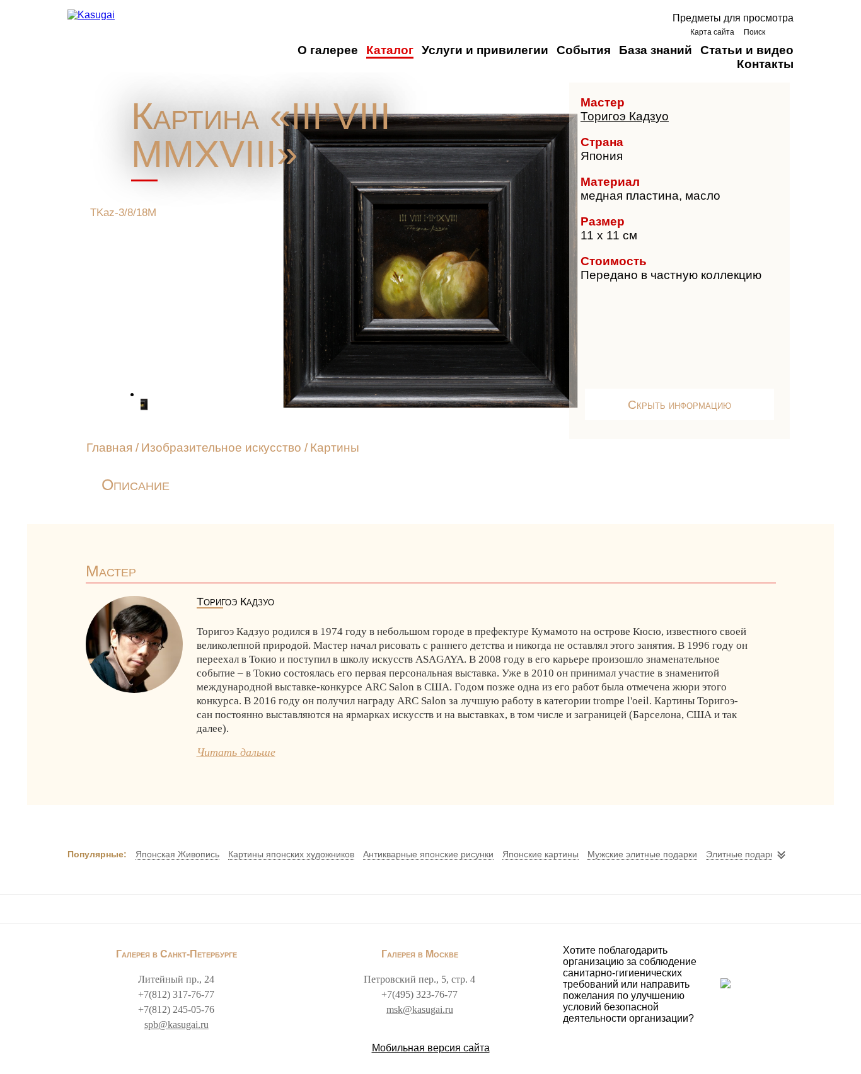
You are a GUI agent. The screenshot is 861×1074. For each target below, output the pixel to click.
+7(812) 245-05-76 (176, 1009)
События (584, 50)
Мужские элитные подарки (642, 854)
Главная (109, 447)
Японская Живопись (177, 854)
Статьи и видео (747, 50)
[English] (782, 32)
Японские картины (540, 854)
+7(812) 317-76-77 (176, 994)
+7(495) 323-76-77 (419, 994)
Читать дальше (236, 752)
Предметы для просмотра (733, 18)
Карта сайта (712, 32)
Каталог (389, 50)
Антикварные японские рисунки (428, 854)
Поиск (754, 32)
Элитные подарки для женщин (769, 854)
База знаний (655, 50)
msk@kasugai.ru (419, 1009)
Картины (334, 447)
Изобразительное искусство (221, 447)
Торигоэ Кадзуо (625, 116)
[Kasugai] (91, 15)
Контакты (765, 64)
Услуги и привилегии (485, 50)
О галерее (328, 50)
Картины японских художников (291, 854)
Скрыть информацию (679, 404)
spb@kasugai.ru (176, 1024)
